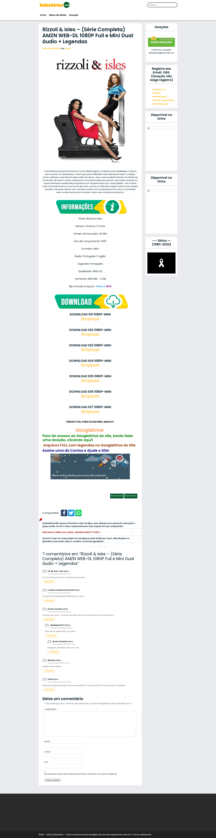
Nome (47, 741)
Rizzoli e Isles (131, 495)
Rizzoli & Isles (117, 495)
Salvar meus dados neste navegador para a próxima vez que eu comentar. (80, 774)
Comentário (51, 709)
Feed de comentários (163, 100)
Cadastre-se (159, 89)
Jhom (68, 48)
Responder (49, 582)
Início (43, 15)
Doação (73, 15)
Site (46, 762)
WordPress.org (160, 103)
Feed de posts (159, 96)
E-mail (48, 752)
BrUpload (90, 319)
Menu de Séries (57, 15)
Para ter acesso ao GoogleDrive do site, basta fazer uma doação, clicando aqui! (87, 438)
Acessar (156, 93)
